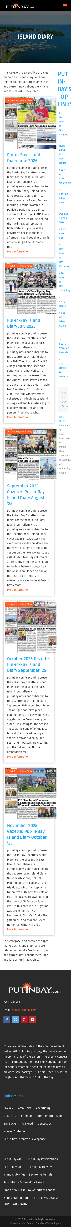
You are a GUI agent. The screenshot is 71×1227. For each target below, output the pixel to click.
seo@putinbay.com (24, 1010)
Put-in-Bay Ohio (12, 1001)
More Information (18, 251)
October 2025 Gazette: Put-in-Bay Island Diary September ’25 (28, 664)
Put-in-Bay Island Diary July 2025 (23, 323)
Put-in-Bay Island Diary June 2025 (23, 157)
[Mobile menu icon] (65, 5)
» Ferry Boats (62, 301)
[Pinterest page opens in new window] (24, 1019)
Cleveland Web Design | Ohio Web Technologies (35, 1223)
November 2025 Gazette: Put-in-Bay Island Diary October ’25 (27, 834)
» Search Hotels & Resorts (63, 368)
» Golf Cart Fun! (62, 233)
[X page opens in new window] (15, 1019)
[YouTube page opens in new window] (32, 1019)
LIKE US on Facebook (64, 421)
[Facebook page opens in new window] (6, 1019)
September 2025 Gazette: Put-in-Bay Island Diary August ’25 (26, 495)
